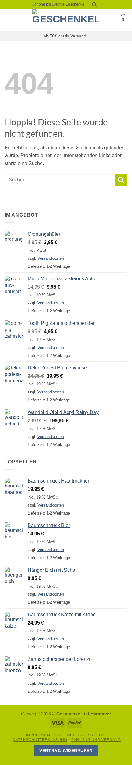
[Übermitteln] (121, 180)
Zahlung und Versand (96, 740)
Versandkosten (50, 258)
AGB (58, 735)
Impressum (38, 735)
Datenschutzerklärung (40, 740)
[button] (8, 19)
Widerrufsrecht (86, 735)
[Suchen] (94, 4)
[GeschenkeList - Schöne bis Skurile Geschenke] (65, 20)
